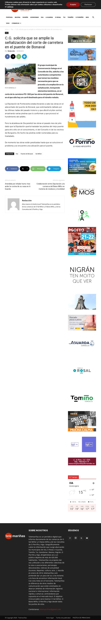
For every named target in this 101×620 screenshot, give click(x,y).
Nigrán (25, 17)
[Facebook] (7, 56)
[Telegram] (24, 56)
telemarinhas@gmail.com (50, 609)
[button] (93, 17)
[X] (13, 56)
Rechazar (88, 4)
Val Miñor (38, 154)
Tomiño (70, 17)
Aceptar (73, 4)
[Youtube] (87, 538)
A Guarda (49, 17)
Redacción (11, 51)
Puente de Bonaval (27, 154)
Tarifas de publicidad (63, 618)
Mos (87, 17)
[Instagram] (76, 538)
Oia (42, 17)
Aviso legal (50, 618)
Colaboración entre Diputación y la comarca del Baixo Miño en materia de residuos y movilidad (51, 186)
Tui (64, 17)
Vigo (7, 23)
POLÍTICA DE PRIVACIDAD (81, 618)
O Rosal (58, 17)
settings (10, 7)
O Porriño (80, 17)
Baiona (17, 17)
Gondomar (34, 17)
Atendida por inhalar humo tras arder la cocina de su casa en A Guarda (17, 186)
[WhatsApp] (18, 56)
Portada (9, 17)
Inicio (6, 29)
